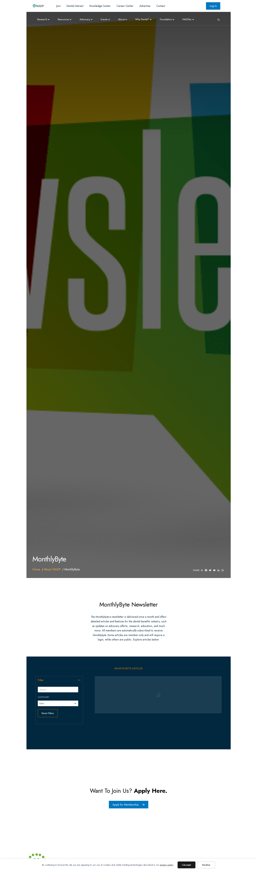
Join (58, 6)
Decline (206, 865)
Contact (160, 6)
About (121, 19)
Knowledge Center (100, 6)
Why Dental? (142, 19)
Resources (63, 19)
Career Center (125, 6)
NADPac (187, 19)
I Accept (186, 865)
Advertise (144, 6)
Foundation (166, 19)
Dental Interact (74, 6)
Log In (213, 6)
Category (43, 697)
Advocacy (85, 19)
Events (104, 19)
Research (42, 19)
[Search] (217, 19)
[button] (79, 680)
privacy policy (166, 865)
